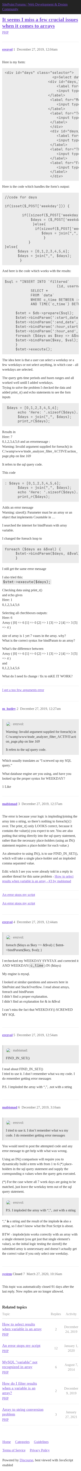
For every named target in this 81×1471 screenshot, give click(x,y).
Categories (22, 1442)
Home (6, 1442)
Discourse (26, 1460)
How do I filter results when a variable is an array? (19, 1388)
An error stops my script (18, 895)
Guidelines (41, 1442)
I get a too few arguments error (23, 690)
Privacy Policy (40, 1450)
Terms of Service (13, 1450)
